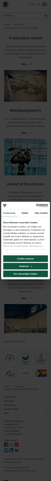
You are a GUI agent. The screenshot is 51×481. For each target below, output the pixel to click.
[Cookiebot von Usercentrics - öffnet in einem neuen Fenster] (36, 205)
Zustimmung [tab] (9, 213)
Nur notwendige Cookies (25, 274)
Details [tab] (25, 213)
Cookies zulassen (25, 258)
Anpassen (24, 266)
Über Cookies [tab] (41, 213)
